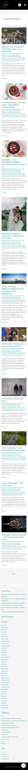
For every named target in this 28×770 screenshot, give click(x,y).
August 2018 (5, 671)
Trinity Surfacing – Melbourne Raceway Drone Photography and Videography (13, 290)
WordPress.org (5, 759)
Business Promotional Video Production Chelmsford (14, 720)
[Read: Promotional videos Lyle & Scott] (14, 387)
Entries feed (4, 754)
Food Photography (6, 732)
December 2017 (5, 680)
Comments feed (5, 756)
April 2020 (4, 655)
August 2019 (5, 659)
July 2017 (4, 691)
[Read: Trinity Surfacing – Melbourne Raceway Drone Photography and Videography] (14, 278)
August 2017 (5, 689)
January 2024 (5, 627)
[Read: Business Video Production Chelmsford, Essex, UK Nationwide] (14, 34)
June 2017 (4, 694)
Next (14, 574)
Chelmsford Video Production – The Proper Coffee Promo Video (14, 537)
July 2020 (4, 648)
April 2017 (4, 698)
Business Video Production (14, 56)
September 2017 (5, 687)
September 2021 (5, 645)
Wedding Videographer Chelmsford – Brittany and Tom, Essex (12, 236)
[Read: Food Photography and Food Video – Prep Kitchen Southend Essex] (14, 91)
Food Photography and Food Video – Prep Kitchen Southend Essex (13, 104)
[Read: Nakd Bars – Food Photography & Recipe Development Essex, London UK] (14, 148)
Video (20, 116)
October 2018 (5, 668)
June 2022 (4, 634)
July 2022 (4, 632)
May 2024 (4, 625)
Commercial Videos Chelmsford (9, 58)
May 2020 (4, 652)
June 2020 (4, 650)
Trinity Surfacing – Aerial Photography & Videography (13, 449)
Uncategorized (5, 739)
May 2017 (4, 696)
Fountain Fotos (17, 767)
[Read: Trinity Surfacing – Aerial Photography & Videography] (14, 438)
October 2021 (5, 643)
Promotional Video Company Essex (10, 116)
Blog (3, 53)
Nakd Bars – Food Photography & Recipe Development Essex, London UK (13, 163)
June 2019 (4, 664)
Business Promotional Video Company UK (14, 53)
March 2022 (4, 636)
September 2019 (6, 657)
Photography (22, 115)
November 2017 (5, 682)
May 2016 (4, 703)
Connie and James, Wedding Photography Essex (13, 611)
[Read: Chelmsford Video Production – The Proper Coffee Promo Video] (14, 523)
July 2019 (4, 661)
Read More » (5, 78)
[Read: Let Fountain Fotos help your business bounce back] (14, 334)
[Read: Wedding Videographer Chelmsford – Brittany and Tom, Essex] (14, 214)
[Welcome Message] (23, 765)
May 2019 (4, 666)
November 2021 (5, 641)
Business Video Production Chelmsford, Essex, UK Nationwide (13, 49)
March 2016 (4, 705)
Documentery (15, 59)
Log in (3, 752)
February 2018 (5, 678)
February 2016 (5, 707)
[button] (25, 5)
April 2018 (4, 673)
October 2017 (5, 684)
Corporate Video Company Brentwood (11, 727)
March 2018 (4, 675)
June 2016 (4, 700)
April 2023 (4, 629)
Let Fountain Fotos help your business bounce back (14, 345)
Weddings (4, 743)
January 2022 (5, 639)
